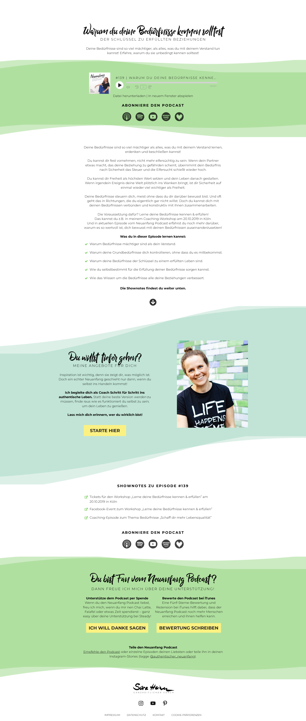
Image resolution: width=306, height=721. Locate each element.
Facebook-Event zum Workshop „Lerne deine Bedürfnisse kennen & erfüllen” (151, 509)
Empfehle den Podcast (101, 652)
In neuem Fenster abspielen (170, 96)
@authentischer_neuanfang (172, 656)
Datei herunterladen (129, 96)
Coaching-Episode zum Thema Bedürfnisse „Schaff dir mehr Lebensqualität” (150, 518)
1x (143, 87)
